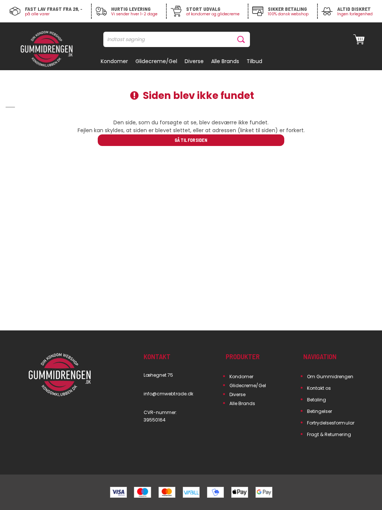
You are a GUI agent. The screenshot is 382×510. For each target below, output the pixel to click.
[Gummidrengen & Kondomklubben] (47, 49)
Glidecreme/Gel (247, 385)
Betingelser (319, 411)
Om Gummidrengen (330, 376)
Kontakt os (319, 388)
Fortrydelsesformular (330, 423)
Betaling (316, 400)
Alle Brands (242, 403)
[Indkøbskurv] (358, 39)
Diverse (237, 394)
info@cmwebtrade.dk (168, 394)
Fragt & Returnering (329, 434)
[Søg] (242, 39)
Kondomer (241, 376)
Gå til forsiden (191, 140)
